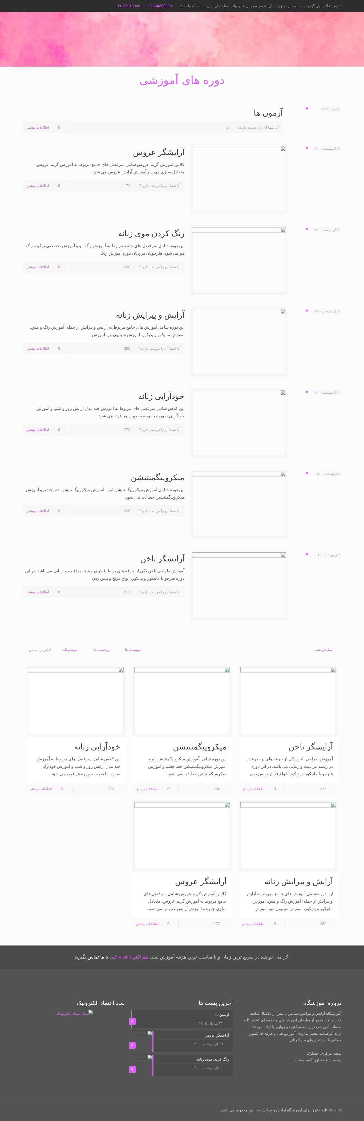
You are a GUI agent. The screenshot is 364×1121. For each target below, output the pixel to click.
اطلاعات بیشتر (38, 127)
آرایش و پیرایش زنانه (150, 315)
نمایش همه (323, 649)
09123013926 (128, 6)
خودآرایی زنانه (161, 396)
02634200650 (160, 6)
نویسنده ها (133, 649)
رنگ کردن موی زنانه (151, 233)
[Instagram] (25, 5)
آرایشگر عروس (158, 152)
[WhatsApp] (32, 5)
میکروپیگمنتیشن (157, 477)
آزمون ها (268, 112)
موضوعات (69, 649)
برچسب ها (101, 649)
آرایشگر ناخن (162, 558)
